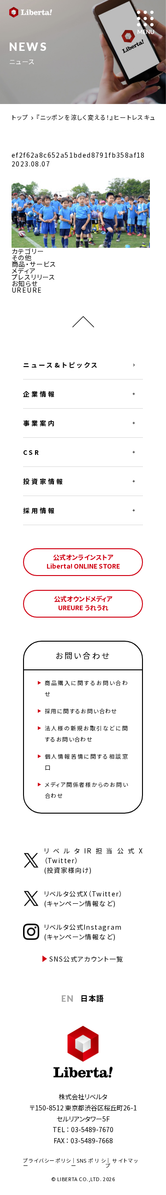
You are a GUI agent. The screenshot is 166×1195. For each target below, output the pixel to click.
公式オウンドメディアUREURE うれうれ (83, 603)
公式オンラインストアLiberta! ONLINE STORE (83, 561)
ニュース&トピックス (61, 364)
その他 (22, 257)
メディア (24, 270)
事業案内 (39, 423)
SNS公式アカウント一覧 (86, 959)
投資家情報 (44, 481)
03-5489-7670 (92, 1129)
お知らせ (25, 283)
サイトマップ (122, 1163)
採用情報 (39, 510)
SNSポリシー (88, 1163)
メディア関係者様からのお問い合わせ (86, 789)
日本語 (92, 998)
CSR (32, 452)
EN (67, 998)
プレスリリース (34, 277)
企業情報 (39, 393)
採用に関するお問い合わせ (81, 711)
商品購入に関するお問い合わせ (86, 688)
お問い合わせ (82, 655)
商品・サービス (34, 264)
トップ (20, 117)
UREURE (27, 289)
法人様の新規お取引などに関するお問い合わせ (86, 733)
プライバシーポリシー (47, 1163)
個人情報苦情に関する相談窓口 (86, 761)
